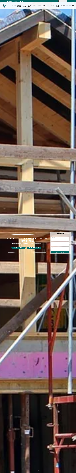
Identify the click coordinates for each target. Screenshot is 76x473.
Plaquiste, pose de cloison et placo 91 (63, 6)
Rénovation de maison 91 (14, 5)
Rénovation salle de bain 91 (52, 5)
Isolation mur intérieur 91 (24, 6)
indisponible (9, 1)
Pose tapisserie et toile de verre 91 (29, 6)
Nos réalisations (18, 247)
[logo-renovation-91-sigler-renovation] (5, 5)
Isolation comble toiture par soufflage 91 (19, 6)
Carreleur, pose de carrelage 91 (68, 5)
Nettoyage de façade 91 (40, 5)
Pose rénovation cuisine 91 (57, 6)
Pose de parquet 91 (44, 6)
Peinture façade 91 (48, 5)
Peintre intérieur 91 (73, 6)
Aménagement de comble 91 (34, 5)
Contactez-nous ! (34, 247)
